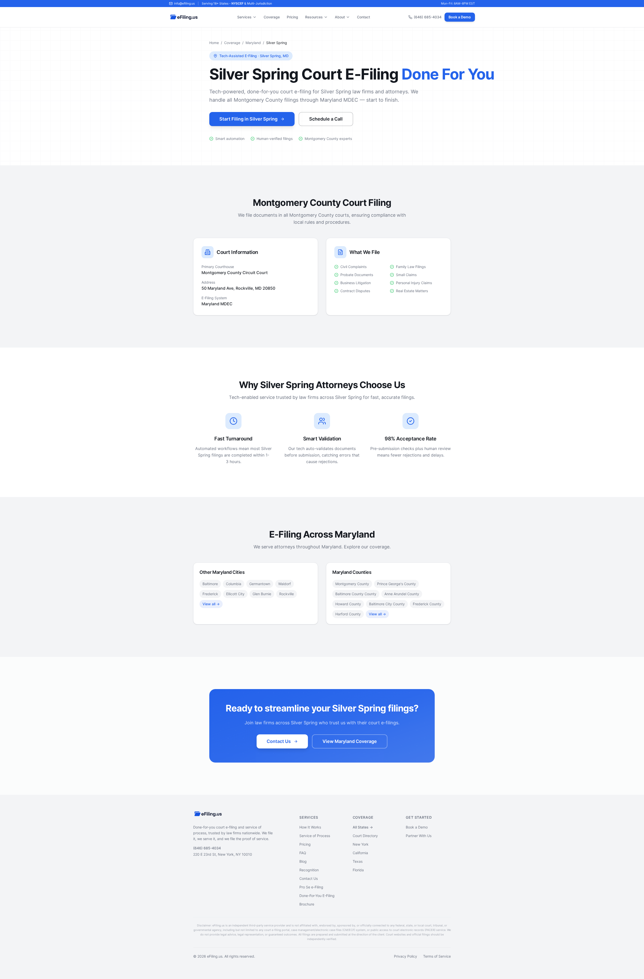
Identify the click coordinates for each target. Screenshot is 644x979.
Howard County (348, 604)
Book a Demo (460, 17)
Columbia (233, 584)
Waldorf (284, 584)
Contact (363, 17)
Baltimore (210, 584)
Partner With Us (418, 836)
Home (214, 43)
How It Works (310, 827)
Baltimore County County (355, 594)
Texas (358, 861)
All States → (363, 827)
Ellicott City (235, 594)
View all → (211, 604)
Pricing (292, 17)
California (360, 853)
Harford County (348, 614)
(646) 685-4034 (427, 17)
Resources (314, 17)
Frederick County (427, 604)
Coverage (272, 17)
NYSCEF (237, 3)
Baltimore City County (387, 604)
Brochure (306, 904)
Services (244, 17)
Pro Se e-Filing (311, 887)
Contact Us (279, 741)
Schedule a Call (326, 119)
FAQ (302, 853)
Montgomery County (352, 584)
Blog (303, 861)
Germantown (259, 584)
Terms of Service (437, 956)
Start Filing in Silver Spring (248, 119)
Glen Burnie (262, 594)
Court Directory (365, 836)
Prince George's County (396, 584)
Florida (358, 870)
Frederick (210, 594)
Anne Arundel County (401, 594)
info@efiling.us (184, 3)
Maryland (253, 43)
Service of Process (314, 836)
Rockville (286, 594)
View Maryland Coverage (350, 741)
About (340, 17)
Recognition (309, 870)
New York (361, 844)
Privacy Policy (405, 956)
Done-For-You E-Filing (317, 895)
